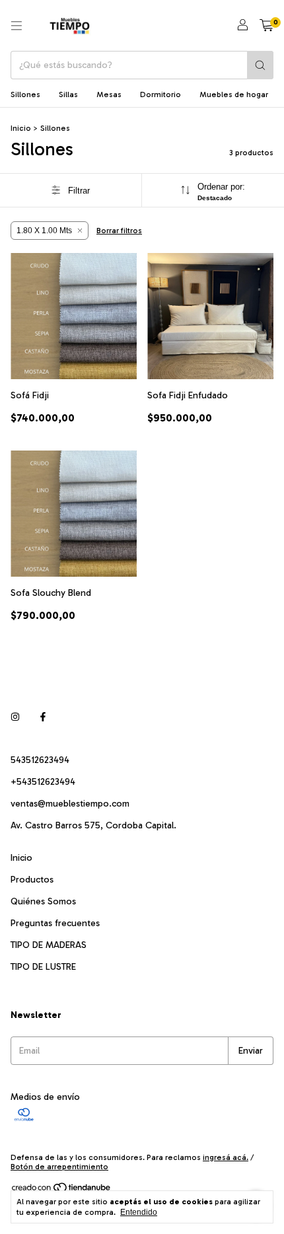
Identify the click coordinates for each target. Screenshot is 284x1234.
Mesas (109, 94)
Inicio (21, 128)
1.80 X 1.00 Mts (44, 230)
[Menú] (16, 26)
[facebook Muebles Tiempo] (43, 717)
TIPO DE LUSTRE (43, 966)
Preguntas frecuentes (55, 923)
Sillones (25, 94)
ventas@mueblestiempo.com (70, 803)
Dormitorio (160, 94)
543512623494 (40, 760)
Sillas (68, 94)
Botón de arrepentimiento (59, 1166)
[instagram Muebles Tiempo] (15, 717)
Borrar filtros (119, 230)
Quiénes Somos (43, 901)
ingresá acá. (225, 1157)
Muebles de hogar (233, 94)
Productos (32, 879)
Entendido (138, 1212)
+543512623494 (43, 781)
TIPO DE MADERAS (49, 945)
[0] (266, 26)
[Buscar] (260, 65)
